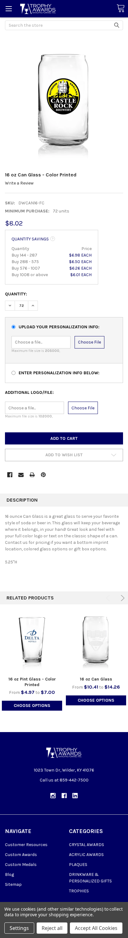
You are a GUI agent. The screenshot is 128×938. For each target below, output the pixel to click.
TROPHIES (79, 891)
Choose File (89, 342)
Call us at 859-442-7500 (64, 780)
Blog (9, 874)
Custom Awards (21, 854)
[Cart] (120, 8)
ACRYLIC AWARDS (86, 854)
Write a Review (19, 183)
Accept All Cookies (96, 928)
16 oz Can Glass (96, 679)
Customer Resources (26, 844)
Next (121, 598)
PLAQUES (78, 864)
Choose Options (32, 705)
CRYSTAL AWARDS (86, 844)
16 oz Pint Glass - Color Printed (32, 681)
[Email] (21, 475)
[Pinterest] (43, 475)
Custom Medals (21, 864)
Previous (109, 598)
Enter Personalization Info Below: (59, 373)
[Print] (32, 475)
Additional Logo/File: (29, 392)
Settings (19, 928)
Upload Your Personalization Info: (59, 327)
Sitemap (13, 884)
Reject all (52, 928)
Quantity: (16, 294)
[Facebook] (10, 475)
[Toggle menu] (8, 8)
